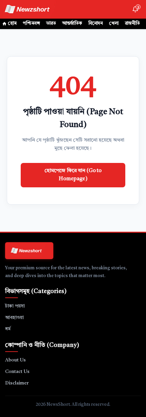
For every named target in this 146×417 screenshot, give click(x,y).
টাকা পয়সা (15, 306)
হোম (12, 23)
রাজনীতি (132, 23)
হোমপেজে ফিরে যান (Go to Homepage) (73, 175)
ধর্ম (8, 329)
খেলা (114, 23)
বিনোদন (95, 23)
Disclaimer (17, 383)
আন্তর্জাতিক (72, 23)
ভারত (51, 23)
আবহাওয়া (14, 317)
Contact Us (17, 371)
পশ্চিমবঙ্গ (31, 23)
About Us (15, 360)
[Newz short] (31, 9)
